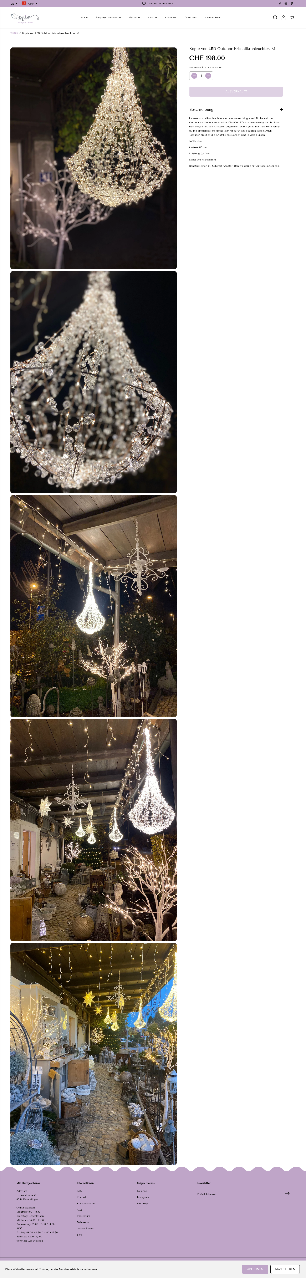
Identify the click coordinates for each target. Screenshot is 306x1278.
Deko (151, 17)
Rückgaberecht (86, 1203)
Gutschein (191, 17)
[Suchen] (275, 17)
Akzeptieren (285, 1269)
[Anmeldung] (283, 17)
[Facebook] (279, 3)
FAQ (79, 1190)
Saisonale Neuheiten (108, 17)
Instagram (143, 1197)
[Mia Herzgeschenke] (25, 17)
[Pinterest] (292, 3)
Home (84, 17)
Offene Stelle (213, 17)
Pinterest (142, 1203)
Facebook (142, 1190)
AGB (79, 1209)
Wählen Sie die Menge (205, 67)
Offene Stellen (85, 1228)
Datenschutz (84, 1222)
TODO (14, 33)
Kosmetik (170, 17)
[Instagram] (286, 3)
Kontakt (81, 1197)
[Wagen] (292, 17)
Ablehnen (255, 1269)
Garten (133, 17)
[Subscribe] (287, 1194)
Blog (79, 1234)
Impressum (83, 1215)
